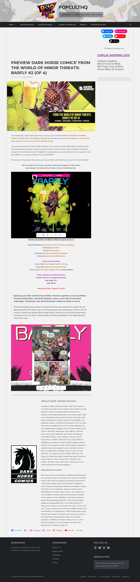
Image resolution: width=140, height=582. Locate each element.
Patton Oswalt (58, 245)
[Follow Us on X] (99, 547)
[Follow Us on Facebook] (95, 547)
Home (11, 25)
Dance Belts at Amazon (110, 69)
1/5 (39, 388)
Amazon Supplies (107, 60)
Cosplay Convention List (67, 25)
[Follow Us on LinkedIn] (108, 547)
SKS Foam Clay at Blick (110, 66)
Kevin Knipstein (61, 253)
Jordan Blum (69, 245)
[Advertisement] (51, 44)
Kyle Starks (30, 146)
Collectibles (56, 555)
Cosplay (83, 576)
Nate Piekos (51, 256)
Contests (55, 559)
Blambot (61, 256)
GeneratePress (38, 576)
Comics (101, 576)
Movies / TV (56, 547)
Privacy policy (116, 576)
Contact (106, 576)
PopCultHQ (73, 7)
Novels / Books (57, 551)
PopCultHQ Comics (27, 25)
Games (54, 563)
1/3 (39, 235)
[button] (130, 24)
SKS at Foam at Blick (109, 63)
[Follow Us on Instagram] (104, 547)
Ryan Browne (61, 146)
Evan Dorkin (35, 141)
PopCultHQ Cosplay (45, 25)
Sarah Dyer (48, 141)
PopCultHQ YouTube (98, 25)
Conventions (92, 576)
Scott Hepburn (72, 138)
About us (126, 576)
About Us (83, 25)
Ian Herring (84, 138)
